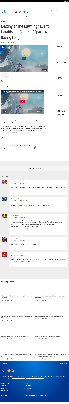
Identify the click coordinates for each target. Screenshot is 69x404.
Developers (4, 395)
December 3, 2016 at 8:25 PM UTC (19, 183)
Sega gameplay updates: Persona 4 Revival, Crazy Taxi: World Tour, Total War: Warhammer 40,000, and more (50, 355)
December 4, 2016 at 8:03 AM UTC (19, 256)
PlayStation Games (27, 145)
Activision (3, 145)
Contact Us (27, 393)
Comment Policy (5, 383)
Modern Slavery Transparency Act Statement (35, 395)
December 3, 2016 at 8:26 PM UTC (19, 200)
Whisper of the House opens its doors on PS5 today (47, 336)
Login (55, 11)
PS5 (3, 16)
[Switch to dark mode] (52, 11)
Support (26, 383)
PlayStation (18, 11)
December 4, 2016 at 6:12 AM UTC (19, 240)
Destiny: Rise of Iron (18, 145)
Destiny (11, 145)
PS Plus (20, 16)
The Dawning (3, 148)
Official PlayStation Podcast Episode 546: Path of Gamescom (15, 336)
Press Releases (4, 390)
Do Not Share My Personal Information (10, 398)
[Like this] (11, 300)
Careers (26, 390)
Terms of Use (27, 385)
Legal (2, 393)
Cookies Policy (27, 388)
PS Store (15, 16)
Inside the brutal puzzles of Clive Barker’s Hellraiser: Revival (49, 316)
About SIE (3, 385)
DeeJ (7, 74)
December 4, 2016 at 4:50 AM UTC (19, 217)
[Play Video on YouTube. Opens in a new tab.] (44, 70)
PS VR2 (6, 16)
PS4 (11, 16)
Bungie (7, 145)
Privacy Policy (4, 388)
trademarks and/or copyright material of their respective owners (28, 378)
